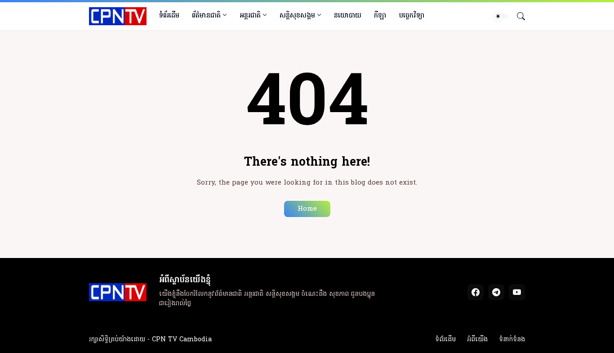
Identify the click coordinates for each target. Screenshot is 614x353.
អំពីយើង (477, 339)
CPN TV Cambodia (182, 339)
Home (307, 209)
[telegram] (496, 292)
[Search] (517, 16)
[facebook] (475, 292)
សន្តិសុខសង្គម (297, 16)
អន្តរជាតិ (250, 16)
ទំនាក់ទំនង (512, 339)
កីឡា (380, 16)
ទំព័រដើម (169, 16)
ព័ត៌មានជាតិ (206, 16)
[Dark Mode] (501, 16)
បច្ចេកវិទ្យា (411, 16)
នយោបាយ (347, 16)
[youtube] (517, 292)
